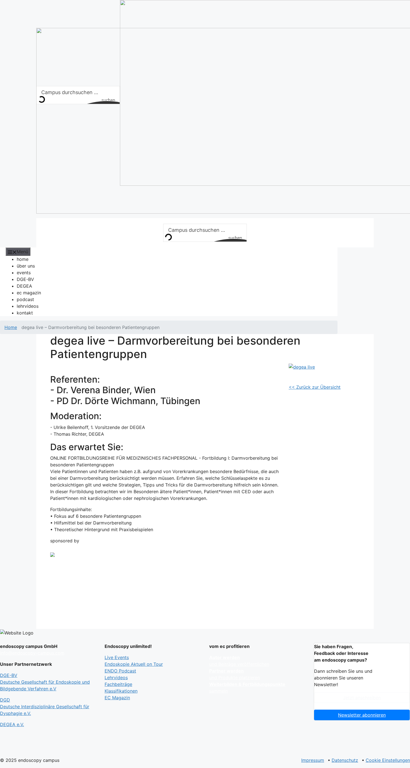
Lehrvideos (116, 677)
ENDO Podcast (120, 671)
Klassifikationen (121, 691)
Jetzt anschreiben (362, 697)
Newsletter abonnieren (362, 715)
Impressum (312, 760)
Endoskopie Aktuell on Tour (134, 664)
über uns (26, 266)
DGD (44, 706)
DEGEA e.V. (12, 724)
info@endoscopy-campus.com (32, 653)
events (24, 272)
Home (10, 327)
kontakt (25, 313)
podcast (25, 299)
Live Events (117, 657)
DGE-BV (25, 279)
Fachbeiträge (118, 684)
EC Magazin (117, 697)
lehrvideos (27, 306)
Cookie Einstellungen (388, 760)
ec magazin (29, 292)
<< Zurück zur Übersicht (315, 387)
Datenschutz (345, 760)
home (22, 259)
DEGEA (24, 286)
